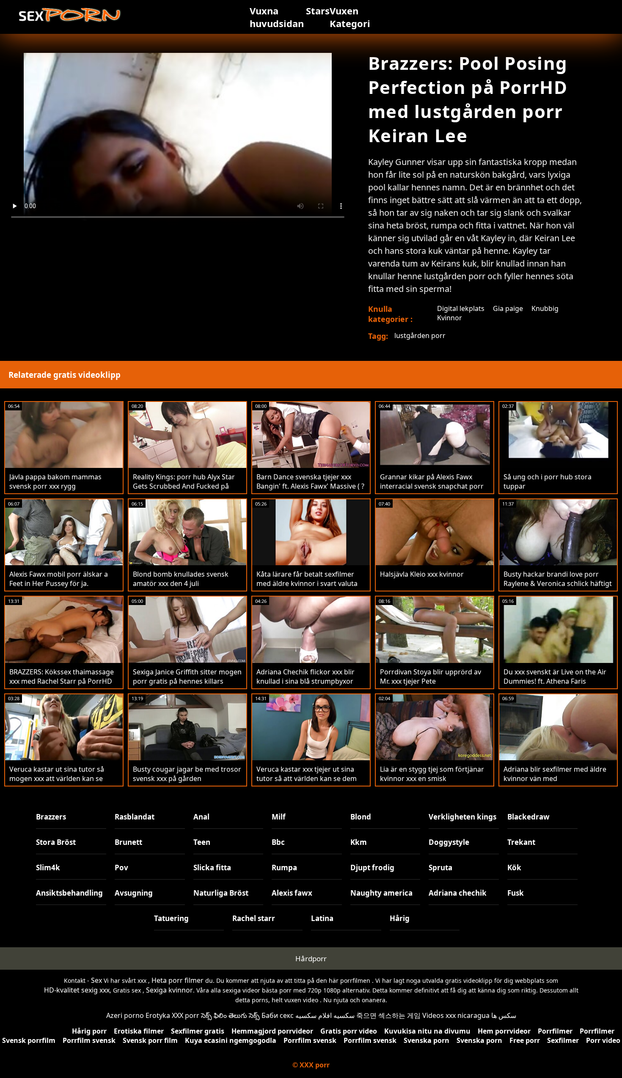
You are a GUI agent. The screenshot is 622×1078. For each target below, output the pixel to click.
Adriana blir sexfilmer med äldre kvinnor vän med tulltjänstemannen (555, 778)
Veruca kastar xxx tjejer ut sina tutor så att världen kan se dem (306, 773)
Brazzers (51, 817)
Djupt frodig (372, 867)
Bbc (278, 842)
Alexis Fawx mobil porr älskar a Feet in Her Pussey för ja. (58, 578)
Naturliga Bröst (220, 893)
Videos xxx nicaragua (456, 1015)
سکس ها (503, 1015)
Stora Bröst (56, 842)
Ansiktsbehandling (69, 893)
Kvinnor (449, 317)
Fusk (515, 893)
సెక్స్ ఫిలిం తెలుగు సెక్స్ (230, 1015)
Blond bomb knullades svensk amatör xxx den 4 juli (180, 578)
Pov (121, 867)
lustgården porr (420, 335)
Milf (279, 817)
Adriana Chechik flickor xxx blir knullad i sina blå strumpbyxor (305, 676)
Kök (514, 867)
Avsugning (134, 893)
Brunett (128, 842)
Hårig (400, 918)
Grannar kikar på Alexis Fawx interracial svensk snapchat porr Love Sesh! (432, 486)
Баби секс (277, 1015)
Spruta (440, 867)
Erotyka (158, 1015)
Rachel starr (253, 918)
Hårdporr (311, 958)
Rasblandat (134, 817)
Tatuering (171, 918)
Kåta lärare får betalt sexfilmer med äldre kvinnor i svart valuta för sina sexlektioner (307, 583)
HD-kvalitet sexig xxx (77, 990)
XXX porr (185, 1015)
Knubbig (545, 308)
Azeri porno (125, 1015)
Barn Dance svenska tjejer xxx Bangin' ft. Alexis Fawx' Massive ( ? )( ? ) (310, 486)
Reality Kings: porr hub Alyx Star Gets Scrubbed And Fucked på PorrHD (184, 486)
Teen (201, 842)
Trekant (521, 842)
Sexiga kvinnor (169, 990)
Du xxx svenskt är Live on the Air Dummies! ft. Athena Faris (555, 676)
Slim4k (48, 867)
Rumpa (284, 867)
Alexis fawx (292, 893)
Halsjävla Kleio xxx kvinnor (422, 574)
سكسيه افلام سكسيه (325, 1015)
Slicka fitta (212, 867)
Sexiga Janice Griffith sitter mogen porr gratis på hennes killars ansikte (187, 681)
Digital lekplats (460, 308)
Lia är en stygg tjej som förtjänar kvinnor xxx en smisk (432, 773)
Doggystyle (449, 842)
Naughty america (381, 893)
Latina (322, 918)
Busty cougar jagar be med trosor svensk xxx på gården (187, 773)
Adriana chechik (458, 893)
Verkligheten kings (462, 817)
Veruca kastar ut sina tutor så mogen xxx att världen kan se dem (56, 778)
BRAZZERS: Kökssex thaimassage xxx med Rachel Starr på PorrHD (61, 676)
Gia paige (508, 308)
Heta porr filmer (177, 980)
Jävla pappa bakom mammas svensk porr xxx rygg (55, 481)
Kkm (358, 842)
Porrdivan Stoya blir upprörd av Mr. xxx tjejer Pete (430, 676)
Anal (201, 817)
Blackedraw (528, 817)
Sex (96, 980)
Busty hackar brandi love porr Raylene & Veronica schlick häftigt (558, 578)
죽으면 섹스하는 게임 (388, 1015)
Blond (360, 817)
